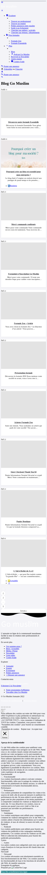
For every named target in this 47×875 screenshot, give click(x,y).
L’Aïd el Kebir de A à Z (23, 571)
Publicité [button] (4, 824)
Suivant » (23, 611)
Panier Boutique (23, 521)
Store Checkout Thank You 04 (23, 472)
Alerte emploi (16, 59)
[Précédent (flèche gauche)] (2, 709)
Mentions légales (30, 701)
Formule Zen (16, 41)
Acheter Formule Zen (23, 422)
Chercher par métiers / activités (23, 30)
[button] (11, 686)
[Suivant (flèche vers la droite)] (5, 709)
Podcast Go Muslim (21, 54)
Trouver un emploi (18, 24)
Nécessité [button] (5, 852)
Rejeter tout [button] (25, 729)
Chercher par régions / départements (25, 32)
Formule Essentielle (19, 43)
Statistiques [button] (5, 811)
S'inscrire (19, 69)
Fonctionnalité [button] (6, 774)
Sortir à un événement (19, 28)
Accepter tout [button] (36, 729)
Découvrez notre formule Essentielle (23, 122)
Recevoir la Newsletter (20, 57)
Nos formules (13, 35)
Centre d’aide (18, 62)
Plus (10, 46)
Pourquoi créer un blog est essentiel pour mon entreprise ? (23, 173)
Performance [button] (6, 788)
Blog (13, 52)
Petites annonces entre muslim (23, 26)
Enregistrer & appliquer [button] (10, 865)
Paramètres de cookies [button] (10, 729)
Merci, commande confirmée (23, 224)
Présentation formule (23, 373)
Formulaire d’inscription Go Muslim (23, 274)
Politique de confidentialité (11, 701)
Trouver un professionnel (21, 21)
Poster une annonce (11, 66)
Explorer (12, 16)
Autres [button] (3, 840)
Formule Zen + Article (23, 323)
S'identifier (8, 69)
